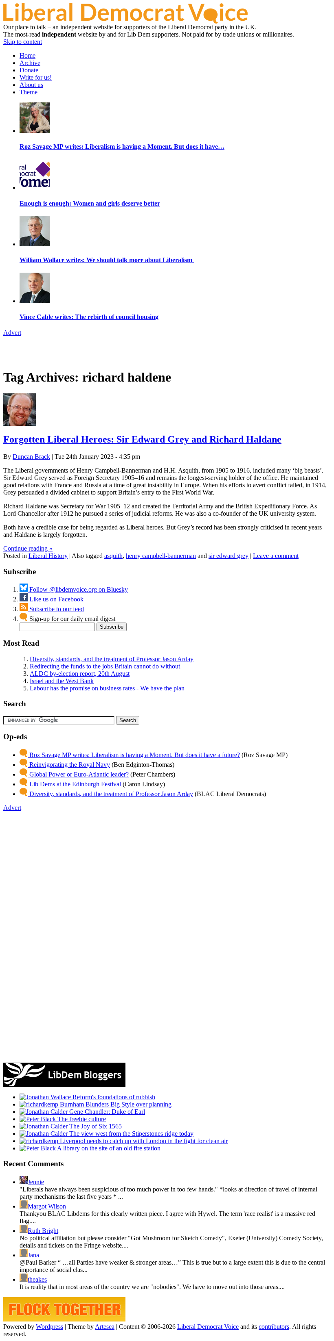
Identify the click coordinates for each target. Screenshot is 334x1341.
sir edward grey (228, 555)
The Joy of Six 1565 (95, 1126)
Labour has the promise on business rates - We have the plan (107, 688)
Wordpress (49, 1326)
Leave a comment (276, 555)
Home (27, 55)
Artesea (104, 1326)
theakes (37, 1279)
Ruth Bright (43, 1230)
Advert (12, 332)
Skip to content (22, 41)
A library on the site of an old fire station (108, 1148)
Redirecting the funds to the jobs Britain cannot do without (105, 666)
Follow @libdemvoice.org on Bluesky (78, 589)
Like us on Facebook (56, 599)
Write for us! (36, 77)
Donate (29, 70)
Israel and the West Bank (62, 680)
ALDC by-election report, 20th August (80, 673)
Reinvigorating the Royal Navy (69, 764)
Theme (28, 92)
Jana (33, 1255)
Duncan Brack (31, 456)
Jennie (36, 1181)
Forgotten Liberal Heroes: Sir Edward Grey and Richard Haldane (142, 439)
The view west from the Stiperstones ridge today (130, 1133)
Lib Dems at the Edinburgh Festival (74, 784)
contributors (274, 1326)
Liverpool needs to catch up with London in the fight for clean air (143, 1140)
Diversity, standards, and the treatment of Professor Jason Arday (111, 658)
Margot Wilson (47, 1206)
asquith (113, 555)
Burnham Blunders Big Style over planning (114, 1104)
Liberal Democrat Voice (208, 1326)
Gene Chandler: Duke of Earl (106, 1111)
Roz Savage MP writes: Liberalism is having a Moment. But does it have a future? (134, 754)
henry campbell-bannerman (161, 555)
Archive (30, 62)
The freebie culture (81, 1118)
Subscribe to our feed (56, 608)
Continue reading (28, 548)
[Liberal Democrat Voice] (125, 21)
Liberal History (48, 555)
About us (31, 84)
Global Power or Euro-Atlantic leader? (78, 774)
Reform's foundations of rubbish (113, 1097)
